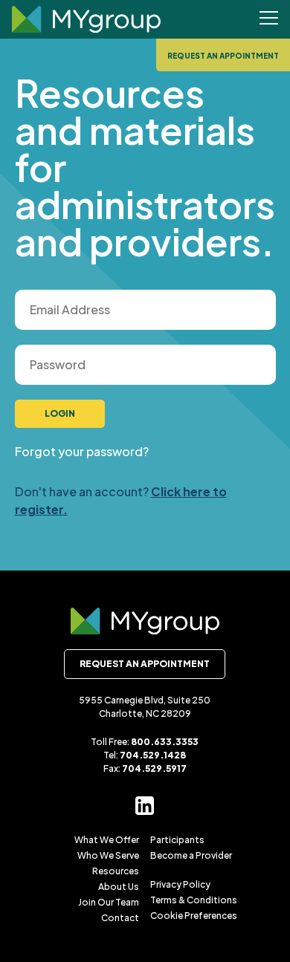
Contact (120, 917)
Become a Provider (191, 855)
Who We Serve (108, 855)
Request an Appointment (223, 55)
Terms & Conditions (193, 900)
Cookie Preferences (193, 915)
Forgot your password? (82, 451)
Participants (177, 839)
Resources (115, 871)
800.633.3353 (165, 741)
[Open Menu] (269, 19)
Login (60, 413)
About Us (118, 886)
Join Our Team (108, 902)
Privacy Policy (180, 884)
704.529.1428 (153, 755)
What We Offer (106, 839)
